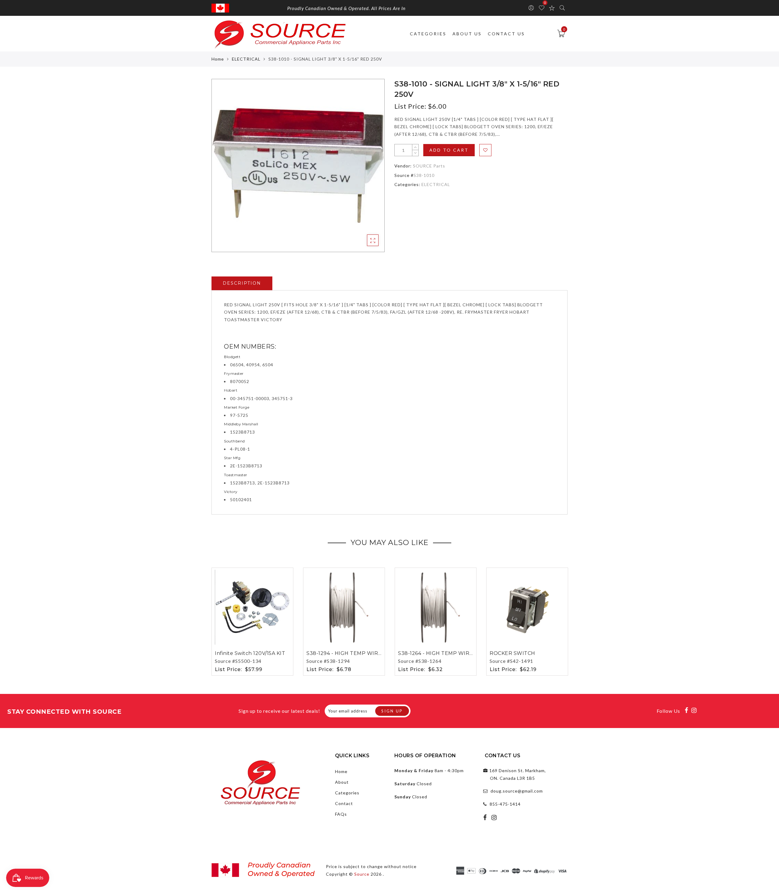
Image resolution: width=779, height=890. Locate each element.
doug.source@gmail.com (517, 790)
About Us (467, 33)
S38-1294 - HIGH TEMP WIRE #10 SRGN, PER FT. (368, 653)
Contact (344, 803)
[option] (298, 165)
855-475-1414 (505, 804)
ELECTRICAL (246, 59)
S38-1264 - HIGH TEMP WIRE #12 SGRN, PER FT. (460, 653)
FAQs (341, 814)
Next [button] (564, 620)
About (342, 782)
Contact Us (506, 33)
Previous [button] (207, 620)
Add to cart (449, 150)
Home (217, 59)
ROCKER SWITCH (512, 653)
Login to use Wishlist (485, 150)
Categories (428, 33)
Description (242, 283)
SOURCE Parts (429, 165)
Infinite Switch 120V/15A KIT (250, 653)
